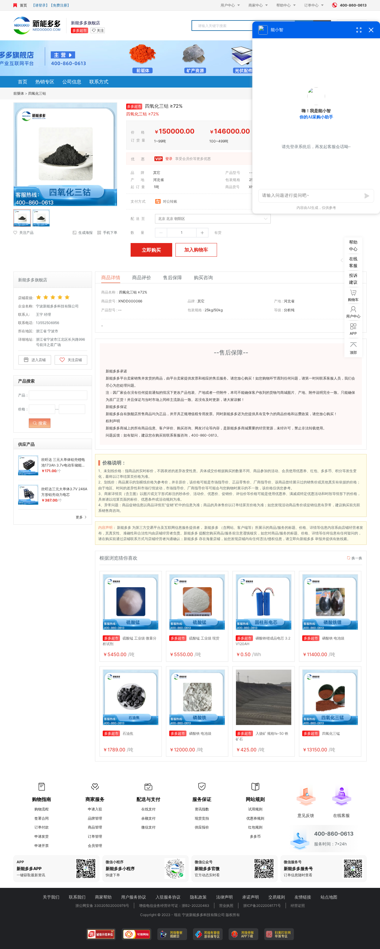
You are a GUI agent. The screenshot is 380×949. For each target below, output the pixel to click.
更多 (80, 517)
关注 (100, 30)
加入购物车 (196, 250)
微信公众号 (204, 862)
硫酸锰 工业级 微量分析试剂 (129, 641)
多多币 (255, 836)
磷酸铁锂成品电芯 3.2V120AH (263, 641)
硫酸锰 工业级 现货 (195, 638)
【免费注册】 (60, 5)
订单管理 (95, 836)
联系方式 (98, 82)
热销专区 (44, 82)
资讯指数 (202, 809)
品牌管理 (95, 818)
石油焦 (118, 733)
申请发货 (41, 836)
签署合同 (41, 818)
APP (20, 862)
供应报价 (202, 827)
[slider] (61, 297)
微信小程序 (115, 862)
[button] (161, 232)
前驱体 (18, 93)
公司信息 (71, 82)
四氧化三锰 (322, 733)
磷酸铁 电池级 (324, 638)
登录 (168, 159)
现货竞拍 (202, 818)
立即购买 (151, 250)
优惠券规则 (255, 818)
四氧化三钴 (37, 93)
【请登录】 (40, 5)
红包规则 (255, 827)
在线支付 (148, 809)
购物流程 (41, 809)
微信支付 (148, 827)
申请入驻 (95, 809)
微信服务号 (293, 862)
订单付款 (41, 827)
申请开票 (41, 845)
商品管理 (95, 827)
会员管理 (95, 845)
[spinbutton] (181, 232)
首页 (23, 5)
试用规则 (255, 809)
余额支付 (148, 818)
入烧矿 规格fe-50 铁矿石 (262, 736)
